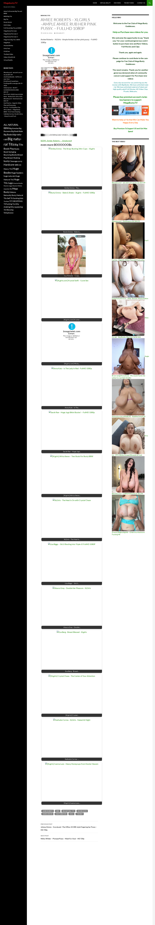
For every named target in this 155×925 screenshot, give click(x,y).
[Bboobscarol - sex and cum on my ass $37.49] (128, 163)
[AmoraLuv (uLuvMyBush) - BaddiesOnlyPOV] (128, 397)
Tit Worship (9, 210)
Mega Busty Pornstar (10, 31)
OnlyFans (7, 51)
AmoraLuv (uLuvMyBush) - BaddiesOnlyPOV (128, 416)
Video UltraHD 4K (9, 57)
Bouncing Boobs (10, 155)
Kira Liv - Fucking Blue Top (12, 107)
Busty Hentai (8, 22)
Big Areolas (14, 128)
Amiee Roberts (48, 811)
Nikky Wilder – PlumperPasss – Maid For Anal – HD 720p (62, 837)
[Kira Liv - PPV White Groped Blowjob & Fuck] (128, 436)
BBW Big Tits (45, 15)
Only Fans (7, 48)
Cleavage (13, 161)
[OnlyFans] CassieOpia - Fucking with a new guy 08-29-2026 (13, 83)
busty (6, 161)
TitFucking (8, 204)
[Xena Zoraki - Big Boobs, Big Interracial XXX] (128, 318)
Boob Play (9, 148)
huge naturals (9, 176)
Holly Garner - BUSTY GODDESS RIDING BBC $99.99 (11, 90)
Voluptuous (8, 212)
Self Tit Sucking (13, 198)
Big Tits (6, 19)
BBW (57, 811)
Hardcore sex (48, 814)
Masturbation (61, 814)
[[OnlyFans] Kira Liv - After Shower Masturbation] (128, 279)
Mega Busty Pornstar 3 (11, 37)
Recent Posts (8, 68)
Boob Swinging (10, 152)
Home (95, 3)
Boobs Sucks (82, 811)
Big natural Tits (68, 811)
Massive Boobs (18, 183)
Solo (72, 814)
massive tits (8, 189)
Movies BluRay (8, 45)
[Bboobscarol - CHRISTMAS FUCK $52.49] (128, 474)
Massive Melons (17, 186)
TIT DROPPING (16, 201)
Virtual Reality (105, 3)
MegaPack (7, 42)
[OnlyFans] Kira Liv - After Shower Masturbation (130, 298)
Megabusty (60, 33)
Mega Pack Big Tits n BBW (12, 40)
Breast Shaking (14, 158)
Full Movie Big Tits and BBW (12, 28)
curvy (20, 161)
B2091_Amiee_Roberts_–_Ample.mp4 (56, 140)
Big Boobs (8, 134)
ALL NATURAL (11, 124)
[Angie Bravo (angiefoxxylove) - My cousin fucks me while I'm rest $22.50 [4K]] (128, 356)
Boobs (16, 149)
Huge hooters (17, 173)
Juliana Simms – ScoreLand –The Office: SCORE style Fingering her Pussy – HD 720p (69, 827)
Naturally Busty (10, 195)
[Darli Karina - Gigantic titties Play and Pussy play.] (128, 240)
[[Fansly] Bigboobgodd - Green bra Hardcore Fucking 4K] (128, 513)
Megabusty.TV (11, 3)
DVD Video (117, 3)
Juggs (10, 183)
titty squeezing (16, 207)
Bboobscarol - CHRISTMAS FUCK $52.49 (127, 494)
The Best (80, 814)
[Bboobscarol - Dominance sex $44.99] (128, 202)
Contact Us (141, 3)
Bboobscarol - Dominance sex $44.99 (126, 221)
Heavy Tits (8, 169)
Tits (13, 204)
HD (20, 165)
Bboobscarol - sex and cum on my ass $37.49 (128, 183)
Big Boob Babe (17, 131)
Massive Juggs (8, 186)
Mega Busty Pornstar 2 (11, 34)
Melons (13, 192)
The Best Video (129, 3)
